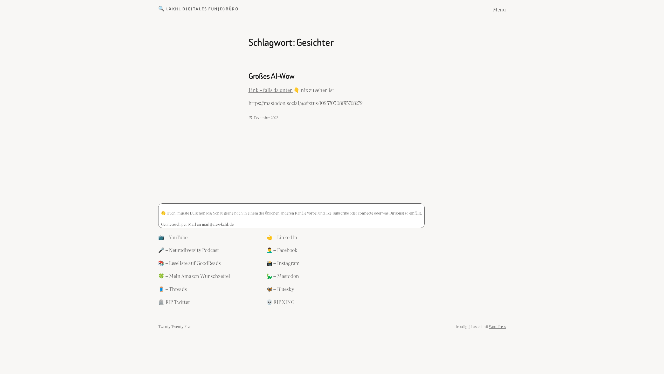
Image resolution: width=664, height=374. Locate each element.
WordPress (497, 326)
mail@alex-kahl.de (218, 224)
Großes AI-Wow (271, 76)
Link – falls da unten (270, 90)
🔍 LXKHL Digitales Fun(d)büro (198, 9)
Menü (499, 9)
